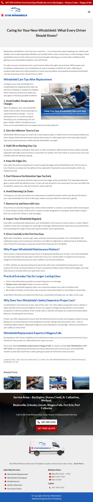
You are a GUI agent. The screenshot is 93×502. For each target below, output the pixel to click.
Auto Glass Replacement (29, 360)
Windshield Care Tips (11, 362)
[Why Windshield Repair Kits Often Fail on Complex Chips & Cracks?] (35, 377)
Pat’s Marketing (54, 498)
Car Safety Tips (43, 360)
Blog (13, 360)
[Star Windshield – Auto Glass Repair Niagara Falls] (14, 6)
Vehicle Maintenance (78, 360)
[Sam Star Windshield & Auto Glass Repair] (46, 438)
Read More (79, 463)
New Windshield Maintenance (60, 360)
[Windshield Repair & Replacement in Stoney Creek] (12, 377)
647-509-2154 (12, 2)
